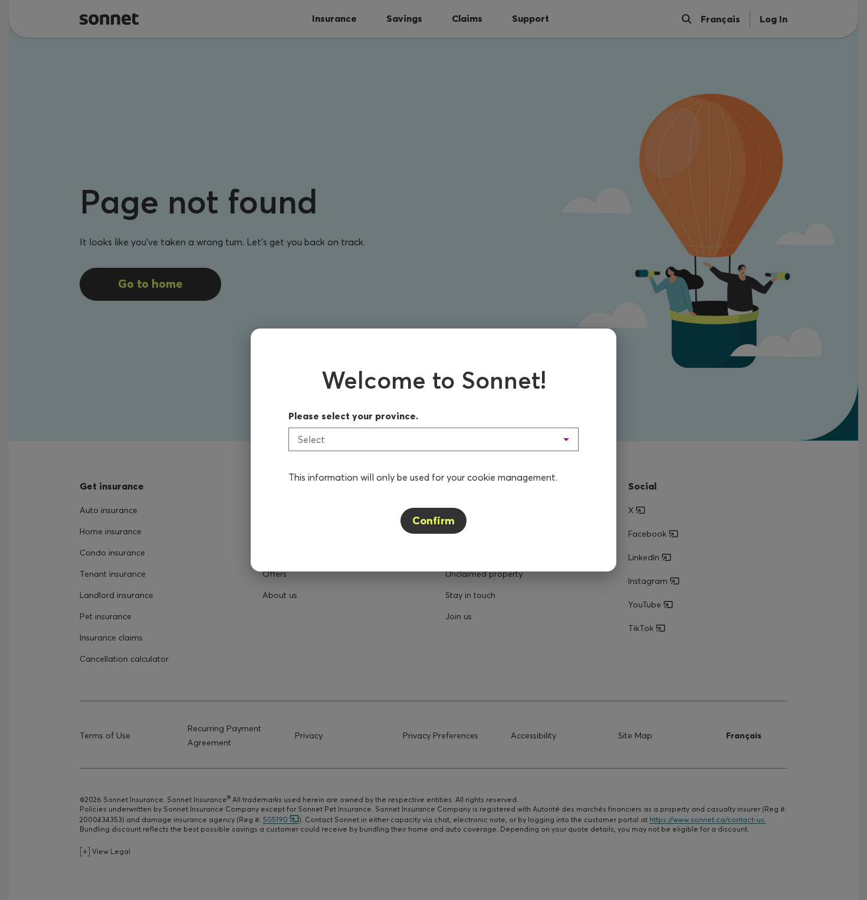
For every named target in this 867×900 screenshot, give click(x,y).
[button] (433, 439)
